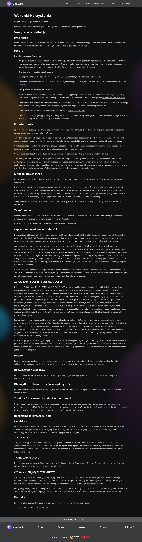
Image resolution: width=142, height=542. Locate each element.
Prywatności (105, 527)
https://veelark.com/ (76, 110)
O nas (40, 527)
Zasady (82, 527)
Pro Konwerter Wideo (121, 3)
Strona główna (65, 519)
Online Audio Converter (95, 3)
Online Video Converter (67, 3)
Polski (129, 527)
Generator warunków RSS (114, 97)
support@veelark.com (39, 507)
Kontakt (61, 527)
